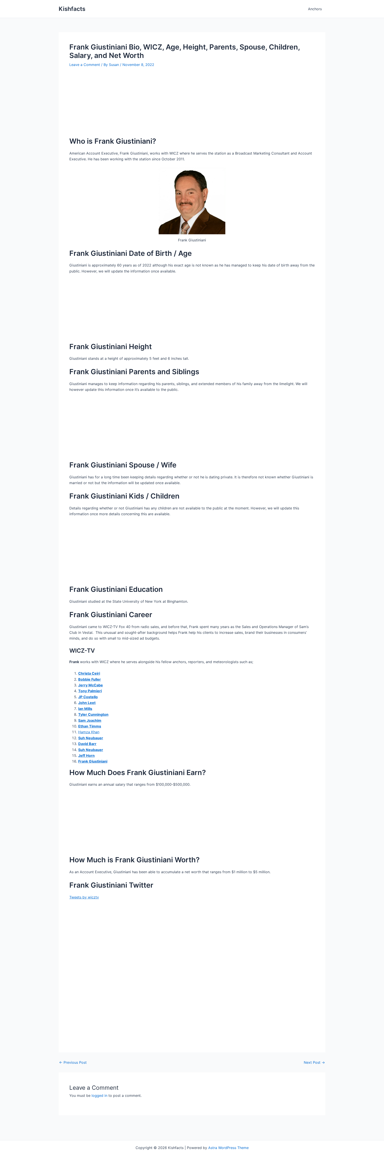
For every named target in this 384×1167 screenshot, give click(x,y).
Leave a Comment (84, 64)
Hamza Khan (88, 732)
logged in (99, 1095)
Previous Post (73, 1062)
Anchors (315, 9)
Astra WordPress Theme (228, 1147)
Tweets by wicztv (84, 897)
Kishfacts (72, 8)
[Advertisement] (192, 105)
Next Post (314, 1062)
